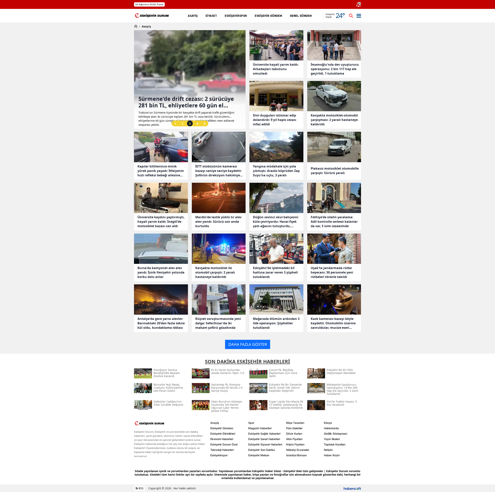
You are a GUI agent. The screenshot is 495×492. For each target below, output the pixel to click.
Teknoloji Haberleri (222, 449)
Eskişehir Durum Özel (223, 444)
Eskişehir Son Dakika (261, 449)
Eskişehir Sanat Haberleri (264, 439)
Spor (251, 422)
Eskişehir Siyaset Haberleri (265, 444)
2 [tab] (182, 123)
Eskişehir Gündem (221, 428)
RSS (140, 488)
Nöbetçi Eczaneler (297, 449)
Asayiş (145, 26)
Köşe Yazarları (295, 422)
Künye (328, 422)
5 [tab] (204, 123)
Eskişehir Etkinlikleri (222, 433)
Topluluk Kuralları (334, 444)
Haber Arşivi (332, 455)
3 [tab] (190, 123)
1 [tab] (175, 123)
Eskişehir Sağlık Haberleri (264, 433)
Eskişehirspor (219, 455)
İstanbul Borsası (296, 455)
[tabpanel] (190, 79)
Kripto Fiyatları (295, 444)
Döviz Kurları (294, 433)
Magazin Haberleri (259, 428)
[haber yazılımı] (352, 488)
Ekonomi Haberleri (221, 439)
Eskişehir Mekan (258, 455)
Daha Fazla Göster (247, 344)
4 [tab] (197, 123)
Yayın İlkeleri (332, 439)
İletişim (328, 449)
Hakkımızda (331, 428)
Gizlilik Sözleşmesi (335, 433)
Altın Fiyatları (294, 439)
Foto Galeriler (294, 428)
